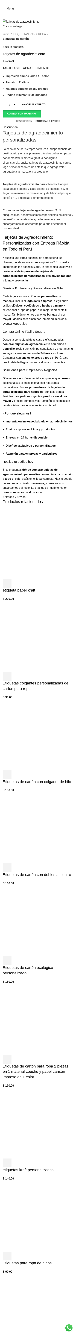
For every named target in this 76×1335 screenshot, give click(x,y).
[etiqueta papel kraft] (38, 543)
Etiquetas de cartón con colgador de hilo (37, 782)
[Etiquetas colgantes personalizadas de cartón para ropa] (38, 636)
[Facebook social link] (29, 2)
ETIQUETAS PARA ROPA (29, 34)
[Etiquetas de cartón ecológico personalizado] (38, 920)
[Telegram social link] (47, 2)
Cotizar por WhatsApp (22, 113)
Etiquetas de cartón (16, 38)
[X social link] (33, 2)
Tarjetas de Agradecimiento (28, 237)
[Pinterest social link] (38, 2)
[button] (22, 113)
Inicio (6, 34)
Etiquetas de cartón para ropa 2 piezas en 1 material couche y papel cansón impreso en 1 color (35, 1071)
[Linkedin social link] (42, 2)
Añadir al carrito (33, 104)
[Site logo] (38, 8)
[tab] (24, 121)
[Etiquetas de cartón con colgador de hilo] (38, 734)
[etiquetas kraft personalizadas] (38, 1123)
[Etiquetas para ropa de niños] (38, 1216)
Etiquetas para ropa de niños (27, 1263)
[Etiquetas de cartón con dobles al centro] (38, 827)
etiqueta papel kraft (19, 590)
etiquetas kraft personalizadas (28, 1170)
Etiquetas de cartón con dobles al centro (37, 874)
